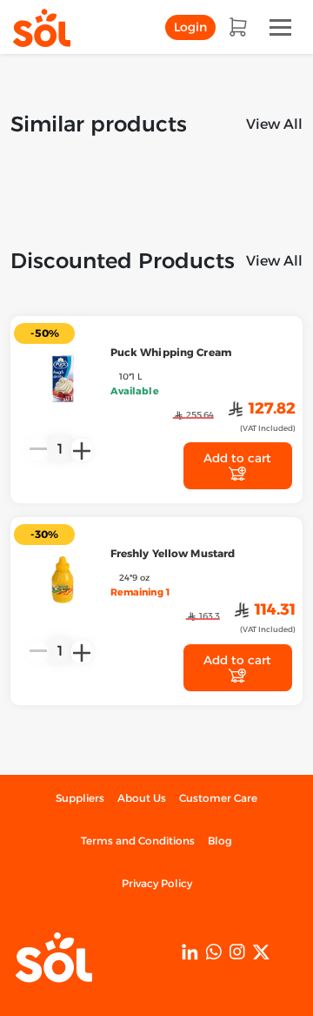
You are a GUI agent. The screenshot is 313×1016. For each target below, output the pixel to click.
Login (190, 27)
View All (274, 124)
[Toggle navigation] (280, 27)
